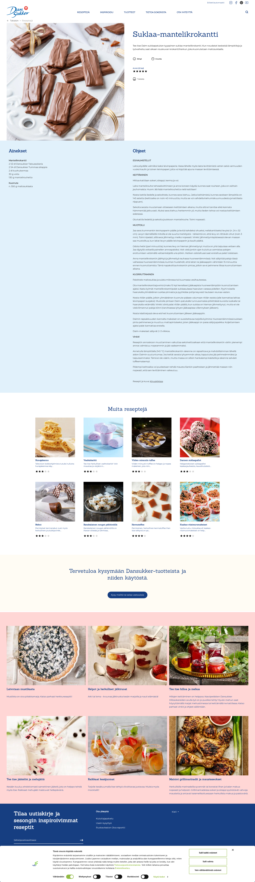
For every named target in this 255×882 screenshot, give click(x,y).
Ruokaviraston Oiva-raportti (110, 827)
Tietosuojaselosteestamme (127, 865)
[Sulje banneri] (233, 850)
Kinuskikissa (156, 381)
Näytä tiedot (159, 877)
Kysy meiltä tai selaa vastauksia (127, 595)
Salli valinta (208, 861)
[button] (83, 12)
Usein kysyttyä (104, 823)
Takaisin (14, 20)
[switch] (97, 877)
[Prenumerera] (80, 840)
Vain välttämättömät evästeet (208, 870)
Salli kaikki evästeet (208, 853)
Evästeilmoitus (122, 868)
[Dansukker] (18, 11)
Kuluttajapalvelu (104, 818)
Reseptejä (27, 20)
